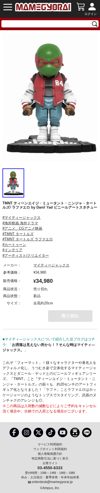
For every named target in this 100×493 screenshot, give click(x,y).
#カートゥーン (14, 245)
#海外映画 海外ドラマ (20, 223)
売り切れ (70, 316)
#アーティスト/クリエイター (25, 255)
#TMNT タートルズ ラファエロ (27, 239)
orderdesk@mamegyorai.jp (52, 482)
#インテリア (12, 250)
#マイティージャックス (21, 217)
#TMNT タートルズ (18, 234)
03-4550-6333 (50, 467)
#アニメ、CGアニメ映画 (22, 228)
